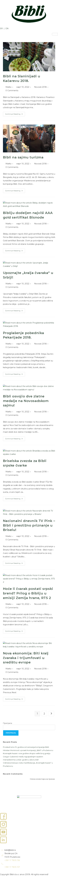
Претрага (7, 723)
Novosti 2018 (40, 87)
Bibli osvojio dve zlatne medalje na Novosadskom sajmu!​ (26, 400)
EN (7, 28)
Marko (8, 87)
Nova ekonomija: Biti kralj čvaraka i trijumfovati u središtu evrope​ (26, 657)
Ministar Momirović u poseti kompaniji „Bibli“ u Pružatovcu (28, 750)
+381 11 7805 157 (12, 867)
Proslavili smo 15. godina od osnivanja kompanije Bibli (26, 747)
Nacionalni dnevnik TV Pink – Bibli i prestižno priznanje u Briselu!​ (29, 525)
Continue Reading (15, 113)
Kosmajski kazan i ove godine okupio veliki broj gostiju (26, 753)
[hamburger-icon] (55, 34)
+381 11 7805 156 (12, 860)
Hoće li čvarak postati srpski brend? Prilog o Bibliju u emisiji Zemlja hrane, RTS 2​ (28, 593)
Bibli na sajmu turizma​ (23, 157)
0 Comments (12, 90)
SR (1, 28)
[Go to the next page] (51, 713)
